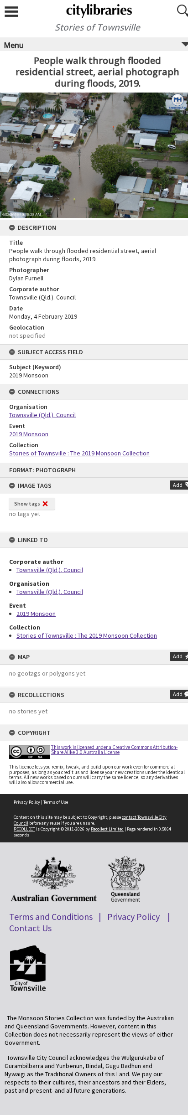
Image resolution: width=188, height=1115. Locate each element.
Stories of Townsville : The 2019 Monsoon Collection (86, 635)
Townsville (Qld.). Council (49, 570)
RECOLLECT (24, 829)
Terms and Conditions (51, 916)
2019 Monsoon (36, 613)
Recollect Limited (107, 829)
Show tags (27, 503)
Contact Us (30, 928)
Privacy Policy (27, 802)
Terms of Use (55, 802)
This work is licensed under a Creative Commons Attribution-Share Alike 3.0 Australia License (114, 749)
